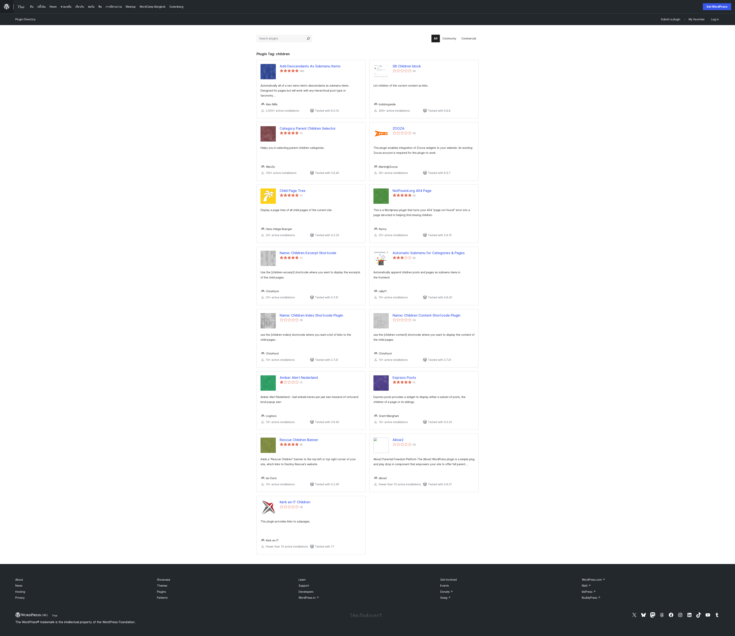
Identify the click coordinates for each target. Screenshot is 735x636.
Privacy (20, 597)
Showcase (163, 579)
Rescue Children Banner (299, 440)
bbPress (589, 591)
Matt (586, 585)
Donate (446, 591)
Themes (162, 585)
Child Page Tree (292, 191)
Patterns (162, 597)
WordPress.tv (309, 597)
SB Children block (407, 66)
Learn (302, 579)
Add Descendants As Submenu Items (310, 66)
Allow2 (398, 440)
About (19, 579)
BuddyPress (591, 597)
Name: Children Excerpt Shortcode (308, 253)
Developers (306, 591)
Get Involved (448, 579)
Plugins (161, 591)
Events (444, 585)
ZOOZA (398, 128)
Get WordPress (717, 6)
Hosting (20, 591)
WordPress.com (593, 579)
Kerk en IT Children (295, 502)
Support (304, 585)
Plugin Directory (25, 19)
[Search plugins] (308, 38)
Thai (54, 615)
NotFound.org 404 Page (412, 191)
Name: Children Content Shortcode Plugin (426, 315)
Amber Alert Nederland (299, 378)
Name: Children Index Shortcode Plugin (311, 315)
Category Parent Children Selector (308, 128)
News (18, 585)
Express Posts (404, 378)
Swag (445, 597)
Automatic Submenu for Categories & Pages (429, 253)
